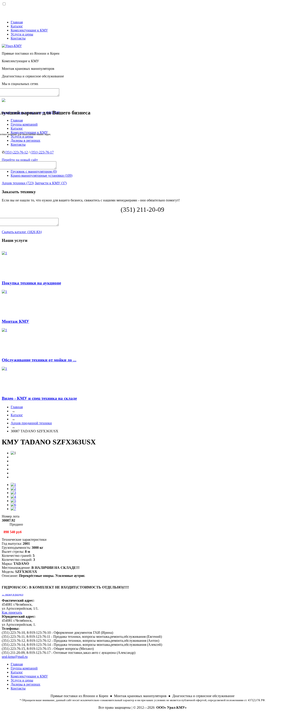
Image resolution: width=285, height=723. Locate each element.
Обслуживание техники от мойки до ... (39, 360)
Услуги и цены (22, 34)
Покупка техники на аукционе (31, 283)
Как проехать (12, 612)
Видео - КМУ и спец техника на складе (39, 398)
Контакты (18, 38)
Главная (17, 22)
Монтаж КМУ (15, 321)
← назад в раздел (12, 594)
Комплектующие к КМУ (29, 30)
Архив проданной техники (31, 423)
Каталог (17, 26)
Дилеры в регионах (25, 684)
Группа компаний (24, 668)
